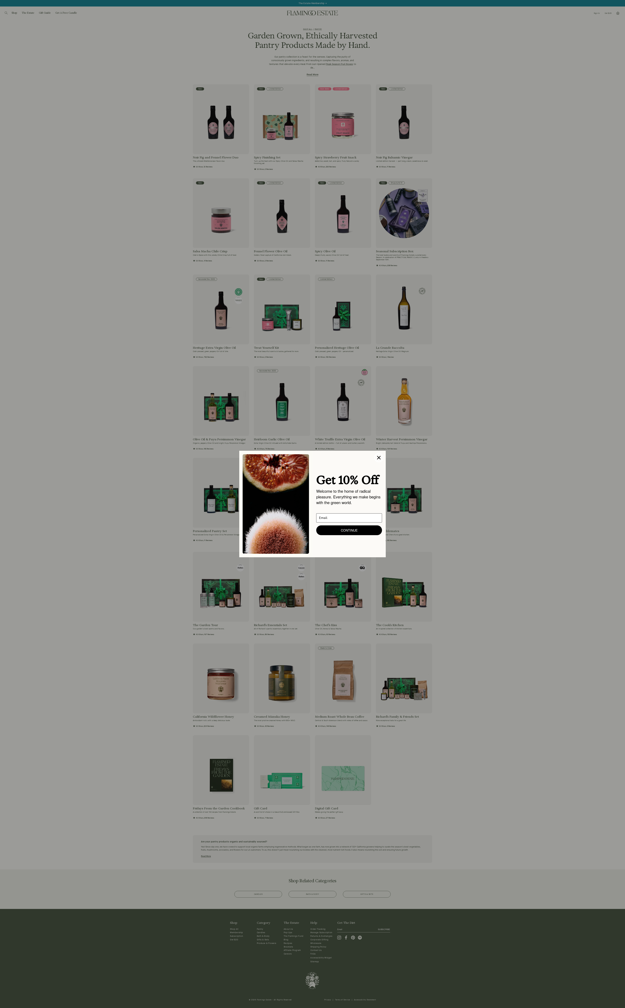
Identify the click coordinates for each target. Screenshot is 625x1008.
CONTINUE (349, 530)
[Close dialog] (378, 457)
